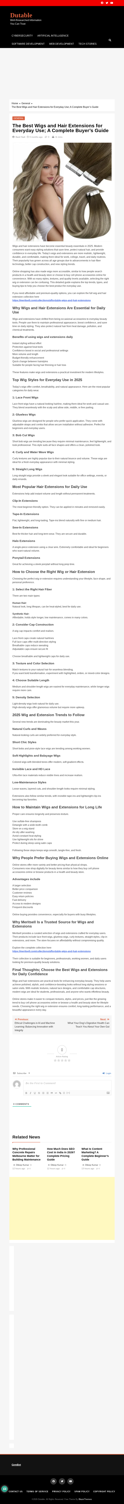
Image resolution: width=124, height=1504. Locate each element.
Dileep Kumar (22, 1165)
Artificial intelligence (53, 35)
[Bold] (26, 1093)
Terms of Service (37, 1491)
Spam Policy (82, 1491)
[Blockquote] (52, 1093)
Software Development (28, 44)
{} (64, 1093)
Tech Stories (87, 44)
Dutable (21, 15)
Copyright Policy (104, 1491)
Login (108, 1073)
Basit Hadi (20, 137)
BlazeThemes (85, 1499)
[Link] (60, 1093)
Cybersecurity (22, 35)
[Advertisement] (62, 71)
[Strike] (39, 1093)
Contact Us (16, 1491)
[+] (68, 1093)
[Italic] (30, 1093)
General (19, 118)
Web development (61, 44)
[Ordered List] (43, 1093)
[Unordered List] (47, 1093)
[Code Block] (56, 1093)
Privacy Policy (61, 1491)
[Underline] (35, 1093)
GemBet (16, 1465)
